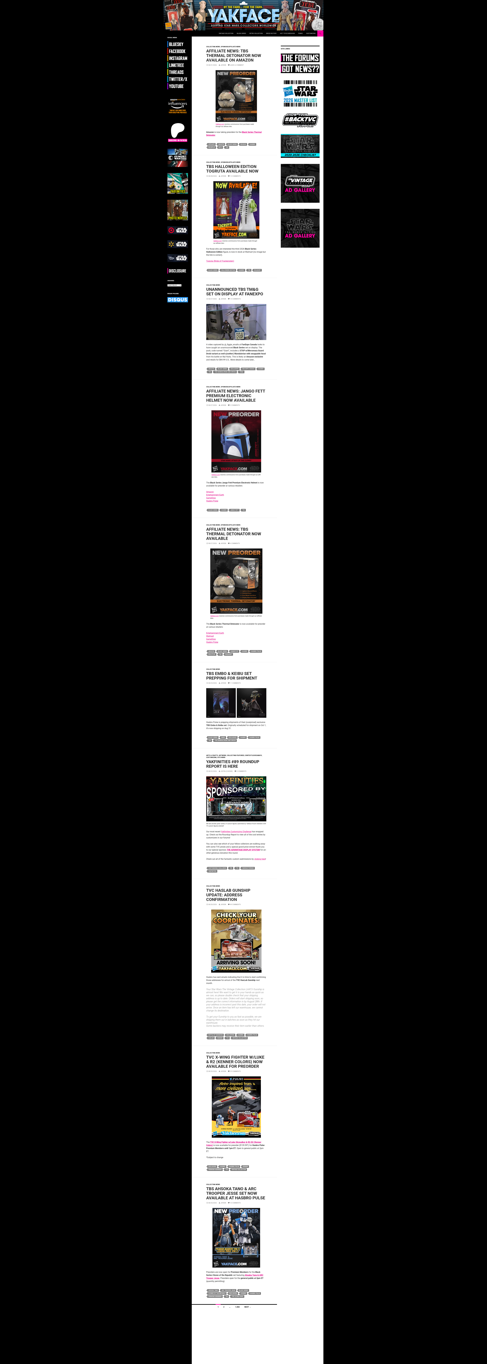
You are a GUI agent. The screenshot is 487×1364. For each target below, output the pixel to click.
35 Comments (235, 1071)
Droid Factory (271, 33)
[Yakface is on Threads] (177, 72)
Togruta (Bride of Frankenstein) (220, 261)
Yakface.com (220, 124)
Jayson (223, 65)
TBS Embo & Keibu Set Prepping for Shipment (231, 676)
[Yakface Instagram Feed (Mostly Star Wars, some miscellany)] (177, 58)
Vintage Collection (226, 33)
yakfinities (212, 871)
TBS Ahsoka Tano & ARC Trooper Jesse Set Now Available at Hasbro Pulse (235, 1193)
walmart (257, 270)
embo (223, 737)
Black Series (241, 33)
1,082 (237, 1307)
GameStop (211, 498)
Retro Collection (256, 33)
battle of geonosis (215, 1035)
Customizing (311, 33)
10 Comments (235, 1203)
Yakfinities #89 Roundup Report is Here (232, 764)
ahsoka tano (213, 1290)
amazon (211, 369)
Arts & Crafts (212, 755)
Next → (247, 1307)
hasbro (252, 144)
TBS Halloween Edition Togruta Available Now (232, 169)
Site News (221, 757)
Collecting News (213, 47)
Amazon (210, 492)
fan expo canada (248, 369)
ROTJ (220, 147)
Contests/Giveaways (253, 755)
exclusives (235, 369)
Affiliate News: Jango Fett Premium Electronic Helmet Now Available (235, 396)
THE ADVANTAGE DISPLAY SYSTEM (243, 850)
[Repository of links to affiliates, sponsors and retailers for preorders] (177, 65)
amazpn (221, 144)
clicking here (259, 859)
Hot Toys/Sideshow (287, 33)
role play (211, 654)
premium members (215, 1169)
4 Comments (235, 543)
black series (232, 144)
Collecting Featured (235, 755)
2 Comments (235, 405)
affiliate (211, 144)
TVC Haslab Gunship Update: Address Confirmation (228, 895)
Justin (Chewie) (226, 771)
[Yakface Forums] (300, 58)
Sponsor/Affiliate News (230, 47)
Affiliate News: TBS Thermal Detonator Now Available (233, 534)
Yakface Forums (248, 868)
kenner (220, 1038)
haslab (211, 1038)
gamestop (234, 651)
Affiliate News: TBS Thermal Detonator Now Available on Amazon (233, 55)
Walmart (210, 636)
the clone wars (237, 1296)
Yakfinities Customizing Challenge (236, 831)
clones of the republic (217, 1293)
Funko (300, 33)
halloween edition (228, 270)
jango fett (234, 510)
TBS (227, 147)
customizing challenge (217, 868)
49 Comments (235, 904)
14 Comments (235, 299)
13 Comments (235, 176)
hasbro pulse (256, 651)
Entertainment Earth (215, 495)
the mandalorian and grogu (225, 372)
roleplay (211, 147)
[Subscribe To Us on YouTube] (177, 86)
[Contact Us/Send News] (300, 69)
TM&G (241, 372)
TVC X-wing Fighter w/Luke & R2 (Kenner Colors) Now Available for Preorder (235, 1062)
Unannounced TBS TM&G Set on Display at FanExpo (234, 291)
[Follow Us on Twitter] (177, 79)
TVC (237, 868)
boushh (243, 144)
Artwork (222, 755)
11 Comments (235, 683)
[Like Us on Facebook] (177, 51)
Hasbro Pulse (212, 501)
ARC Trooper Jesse (228, 1290)
